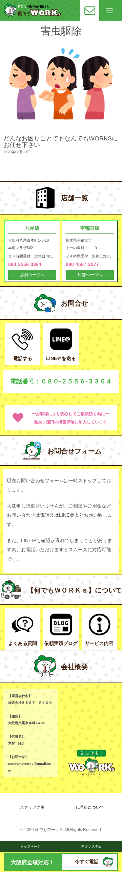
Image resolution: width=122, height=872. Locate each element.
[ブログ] (61, 633)
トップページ (30, 846)
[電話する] (23, 348)
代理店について (90, 807)
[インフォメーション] (99, 633)
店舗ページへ (32, 274)
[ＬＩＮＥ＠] (61, 348)
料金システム (91, 846)
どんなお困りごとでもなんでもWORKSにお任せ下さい (60, 141)
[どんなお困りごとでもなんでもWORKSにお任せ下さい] (61, 130)
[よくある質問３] (23, 633)
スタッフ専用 (32, 807)
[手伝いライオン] (108, 865)
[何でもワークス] (32, 15)
